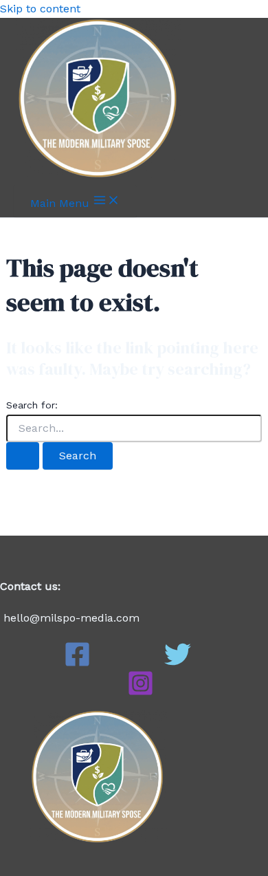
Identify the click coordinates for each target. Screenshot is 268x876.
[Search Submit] (22, 456)
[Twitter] (177, 664)
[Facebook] (77, 664)
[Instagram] (140, 693)
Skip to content (40, 8)
